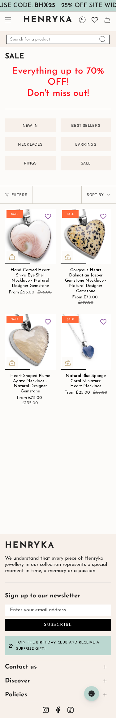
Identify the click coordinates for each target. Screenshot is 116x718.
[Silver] (81, 191)
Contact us (21, 667)
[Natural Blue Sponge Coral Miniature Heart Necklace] (86, 342)
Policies (16, 695)
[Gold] (89, 191)
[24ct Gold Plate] (35, 185)
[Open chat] (91, 693)
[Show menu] (8, 19)
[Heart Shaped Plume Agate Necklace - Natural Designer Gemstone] (30, 342)
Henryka (30, 545)
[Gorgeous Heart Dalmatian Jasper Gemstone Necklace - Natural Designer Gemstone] (86, 236)
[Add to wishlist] (48, 216)
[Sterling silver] (26, 185)
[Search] (102, 39)
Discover (17, 681)
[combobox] (58, 39)
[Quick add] (12, 257)
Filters (19, 194)
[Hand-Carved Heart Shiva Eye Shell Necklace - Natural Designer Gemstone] (30, 236)
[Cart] (107, 19)
